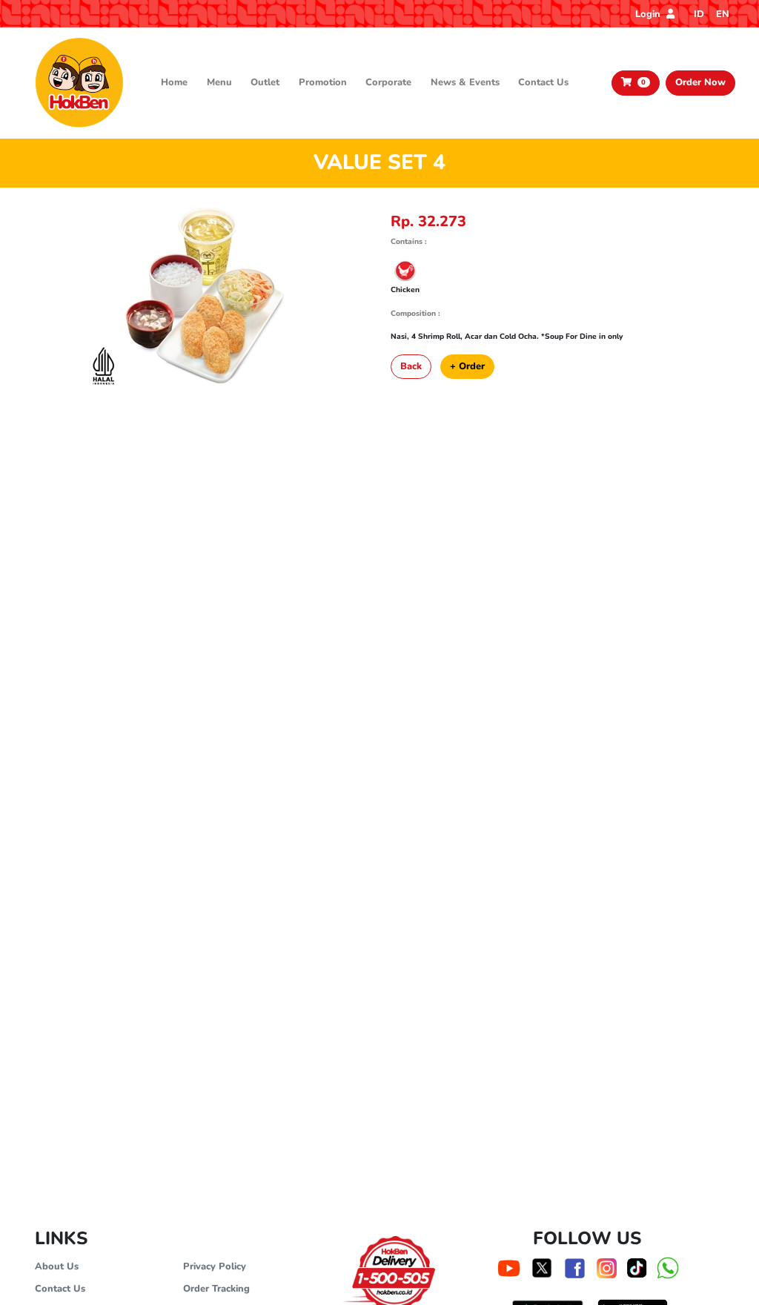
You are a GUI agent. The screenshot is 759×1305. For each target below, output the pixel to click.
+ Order (467, 366)
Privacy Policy (214, 1266)
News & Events (465, 82)
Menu (219, 82)
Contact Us (543, 82)
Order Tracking (216, 1288)
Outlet (265, 82)
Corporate (388, 82)
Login (649, 14)
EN (722, 14)
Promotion (323, 82)
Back (411, 366)
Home (174, 82)
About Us (57, 1266)
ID (699, 14)
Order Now (700, 82)
